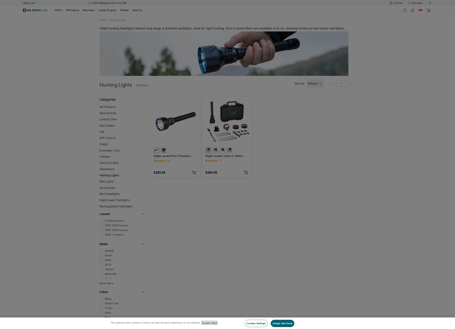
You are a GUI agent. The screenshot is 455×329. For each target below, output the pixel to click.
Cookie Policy (209, 322)
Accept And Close (282, 323)
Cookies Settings (256, 323)
